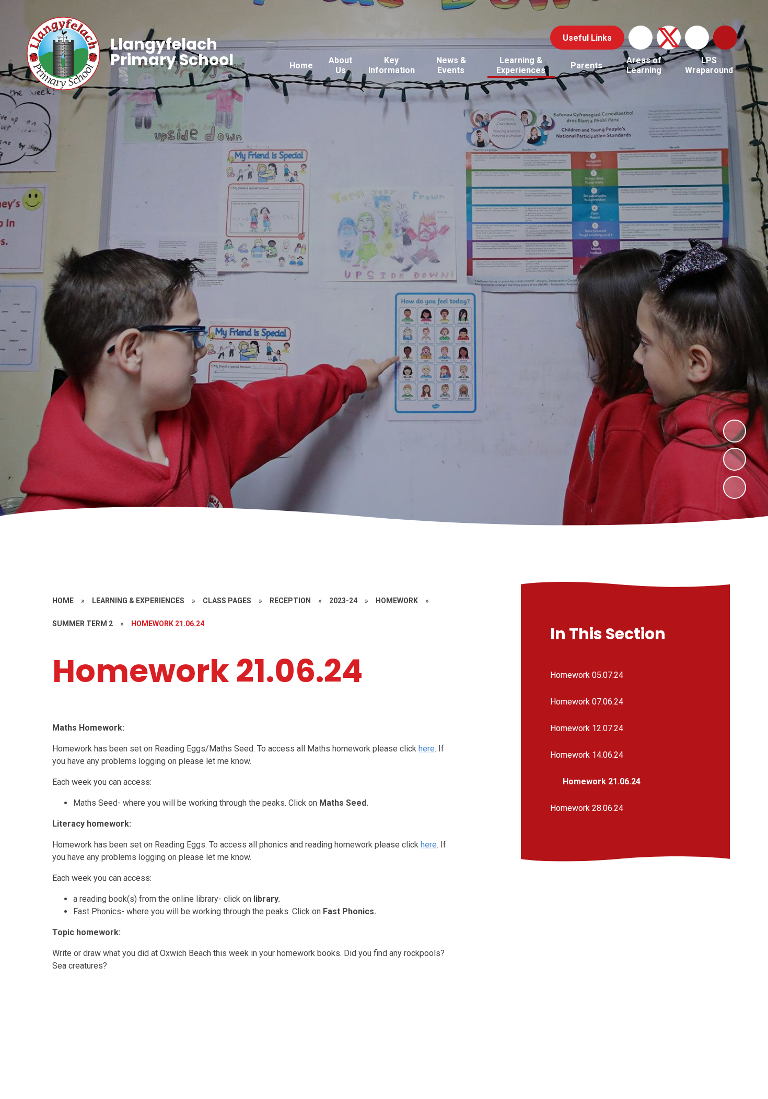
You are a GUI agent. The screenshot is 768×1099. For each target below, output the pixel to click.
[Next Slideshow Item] (734, 431)
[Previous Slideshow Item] (734, 459)
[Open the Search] (725, 38)
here (426, 749)
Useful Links (587, 38)
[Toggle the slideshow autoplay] (734, 487)
